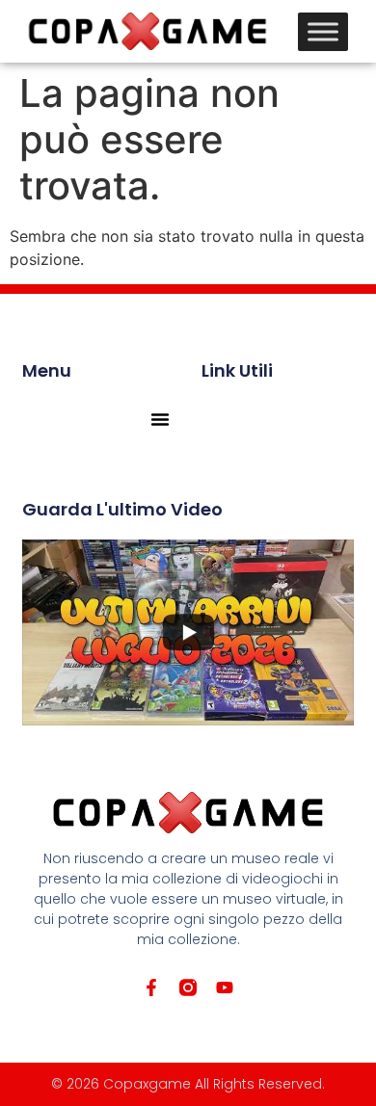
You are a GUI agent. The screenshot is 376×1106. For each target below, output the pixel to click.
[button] (160, 419)
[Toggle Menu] (323, 31)
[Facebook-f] (151, 987)
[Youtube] (224, 987)
